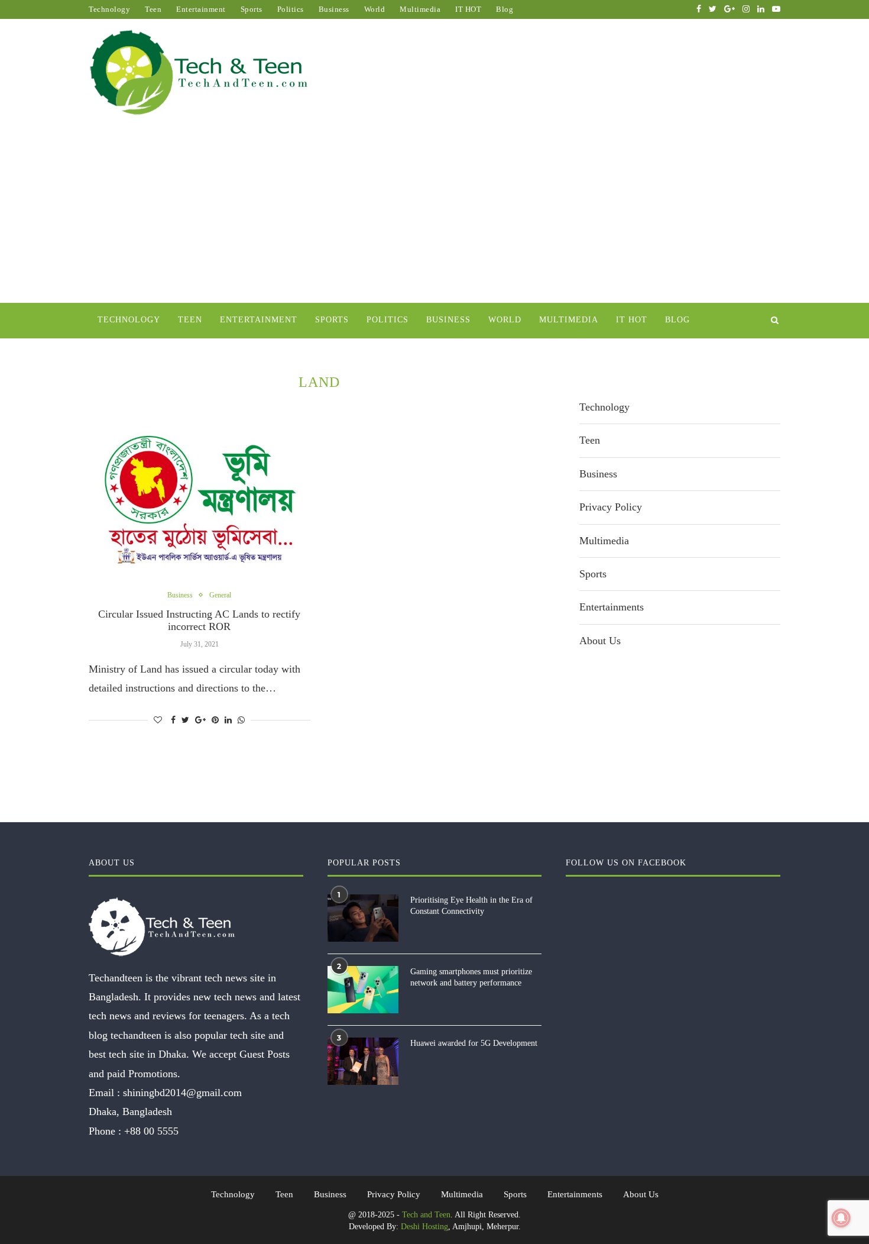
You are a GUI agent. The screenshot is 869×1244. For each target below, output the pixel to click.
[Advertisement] (434, 214)
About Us (600, 641)
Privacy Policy (610, 507)
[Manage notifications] (841, 1218)
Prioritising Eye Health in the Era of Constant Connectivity (471, 906)
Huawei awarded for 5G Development (473, 1043)
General (220, 595)
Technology (109, 9)
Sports (251, 9)
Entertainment (201, 9)
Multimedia (420, 9)
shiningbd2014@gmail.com (182, 1092)
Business (334, 9)
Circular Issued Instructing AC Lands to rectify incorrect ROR (199, 620)
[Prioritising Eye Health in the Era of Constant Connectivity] (363, 918)
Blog (504, 9)
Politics (290, 9)
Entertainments (611, 607)
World (374, 9)
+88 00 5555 (151, 1131)
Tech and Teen (426, 1214)
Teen (153, 9)
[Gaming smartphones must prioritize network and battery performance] (363, 989)
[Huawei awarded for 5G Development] (363, 1061)
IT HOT (468, 9)
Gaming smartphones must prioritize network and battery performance (471, 977)
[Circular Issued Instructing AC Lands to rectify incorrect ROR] (199, 500)
